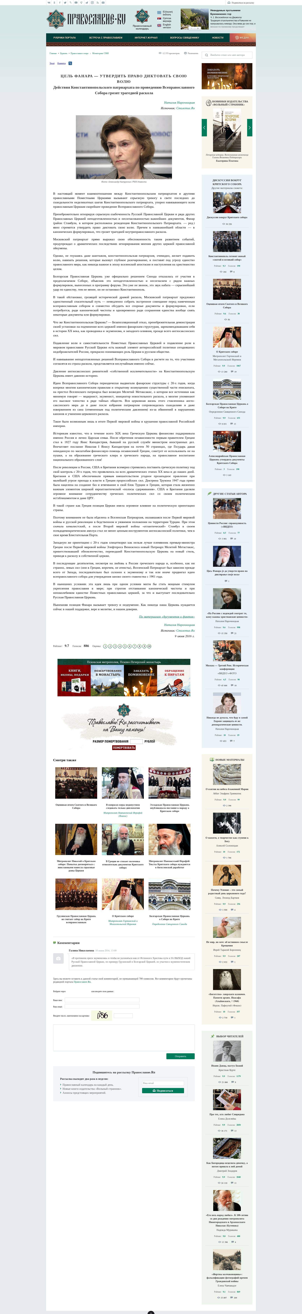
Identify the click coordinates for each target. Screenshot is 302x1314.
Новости (217, 37)
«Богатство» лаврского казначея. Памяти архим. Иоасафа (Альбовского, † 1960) (227, 997)
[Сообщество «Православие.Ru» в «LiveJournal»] (70, 2)
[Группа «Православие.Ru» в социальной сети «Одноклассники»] (54, 2)
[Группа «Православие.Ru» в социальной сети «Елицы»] (81, 2)
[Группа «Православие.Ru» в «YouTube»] (76, 2)
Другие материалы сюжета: (227, 188)
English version (167, 26)
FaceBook (69, 991)
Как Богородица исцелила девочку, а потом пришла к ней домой (227, 1164)
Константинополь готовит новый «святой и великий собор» (227, 257)
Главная (53, 53)
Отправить (180, 1056)
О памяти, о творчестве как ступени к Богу (227, 839)
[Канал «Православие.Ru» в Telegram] (87, 2)
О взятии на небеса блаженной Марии (227, 789)
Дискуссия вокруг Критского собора (227, 182)
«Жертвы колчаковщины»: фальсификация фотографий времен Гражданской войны (227, 1277)
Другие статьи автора (230, 494)
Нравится (61, 63)
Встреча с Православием (105, 37)
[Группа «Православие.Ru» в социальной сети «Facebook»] (60, 2)
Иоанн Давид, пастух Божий (227, 1065)
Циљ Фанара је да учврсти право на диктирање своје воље (227, 572)
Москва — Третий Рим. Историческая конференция (227, 667)
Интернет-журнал (146, 37)
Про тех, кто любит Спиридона (227, 1114)
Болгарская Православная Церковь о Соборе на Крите (227, 405)
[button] (191, 29)
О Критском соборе (227, 351)
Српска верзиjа (167, 19)
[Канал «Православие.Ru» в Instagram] (92, 2)
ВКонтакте (75, 991)
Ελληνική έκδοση (168, 13)
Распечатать (193, 53)
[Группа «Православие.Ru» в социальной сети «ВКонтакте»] (49, 2)
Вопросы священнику (184, 37)
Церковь (63, 53)
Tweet (52, 63)
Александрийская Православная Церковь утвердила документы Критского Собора (227, 459)
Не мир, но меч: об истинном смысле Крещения (227, 943)
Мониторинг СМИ (100, 53)
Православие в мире (79, 53)
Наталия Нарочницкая (179, 102)
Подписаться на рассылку (243, 2)
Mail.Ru (88, 991)
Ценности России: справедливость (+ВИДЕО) (227, 524)
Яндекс (82, 991)
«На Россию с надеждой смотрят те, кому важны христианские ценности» (227, 615)
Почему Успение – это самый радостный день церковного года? (227, 891)
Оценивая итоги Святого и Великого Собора (227, 305)
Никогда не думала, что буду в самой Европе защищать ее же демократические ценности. (227, 721)
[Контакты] (103, 2)
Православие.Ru (82, 981)
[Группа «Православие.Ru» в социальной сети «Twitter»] (65, 2)
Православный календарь (142, 27)
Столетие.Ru (185, 108)
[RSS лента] (97, 2)
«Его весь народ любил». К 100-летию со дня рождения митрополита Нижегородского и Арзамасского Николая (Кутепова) (227, 1220)
